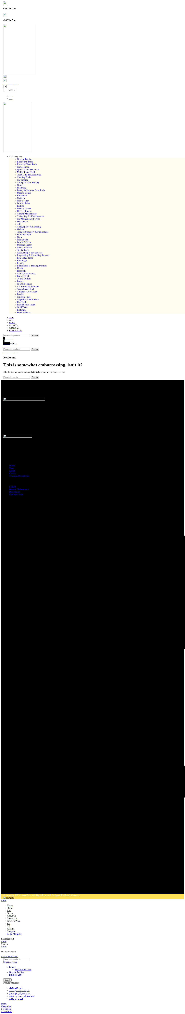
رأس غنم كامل (16, 988)
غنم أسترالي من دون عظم (21, 996)
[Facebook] (22, 889)
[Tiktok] (7, 889)
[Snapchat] (46, 889)
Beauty (12, 967)
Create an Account (9, 956)
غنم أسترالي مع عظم (19, 990)
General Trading (16, 972)
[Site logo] (19, 73)
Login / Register (14, 934)
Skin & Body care (23, 969)
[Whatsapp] (7, 393)
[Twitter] (30, 889)
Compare (11, 931)
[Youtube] (38, 889)
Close (3, 900)
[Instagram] (14, 889)
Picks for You (15, 975)
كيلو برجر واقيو (16, 999)
